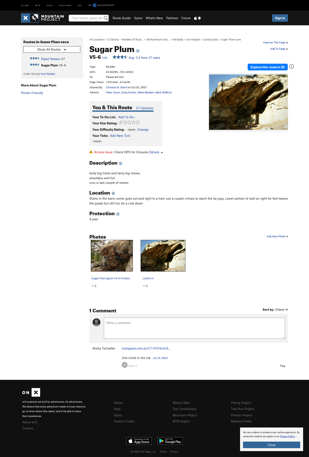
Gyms (138, 18)
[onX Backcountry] (101, 5)
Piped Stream (50, 59)
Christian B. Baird (116, 87)
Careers (27, 428)
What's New (154, 18)
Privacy (174, 451)
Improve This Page (274, 42)
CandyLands (210, 39)
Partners (172, 18)
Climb (25, 5)
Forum (186, 18)
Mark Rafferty (163, 92)
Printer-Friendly (32, 93)
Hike (50, 5)
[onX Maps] (31, 395)
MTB (38, 5)
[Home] (44, 18)
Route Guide (122, 18)
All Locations (96, 39)
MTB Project (181, 421)
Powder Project (241, 415)
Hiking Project (241, 403)
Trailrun (65, 5)
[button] (213, 102)
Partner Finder (124, 421)
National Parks (241, 421)
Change (143, 129)
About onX (29, 422)
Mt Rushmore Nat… (158, 39)
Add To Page (278, 48)
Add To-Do (126, 117)
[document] (271, 439)
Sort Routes (48, 73)
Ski (80, 5)
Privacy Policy (287, 436)
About (118, 403)
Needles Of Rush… (132, 39)
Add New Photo (276, 236)
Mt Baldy (178, 39)
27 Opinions (144, 108)
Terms (163, 451)
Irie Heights (193, 39)
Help (117, 409)
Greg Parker (128, 92)
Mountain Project (185, 415)
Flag (282, 365)
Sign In (280, 18)
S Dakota (113, 39)
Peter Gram (113, 92)
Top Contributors (185, 409)
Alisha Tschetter (103, 348)
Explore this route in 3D (268, 67)
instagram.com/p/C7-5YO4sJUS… (146, 348)
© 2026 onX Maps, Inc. (143, 451)
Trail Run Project (242, 409)
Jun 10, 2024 (160, 358)
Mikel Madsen (145, 92)
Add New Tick (120, 135)
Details (154, 152)
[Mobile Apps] (197, 18)
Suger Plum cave (231, 39)
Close (272, 445)
